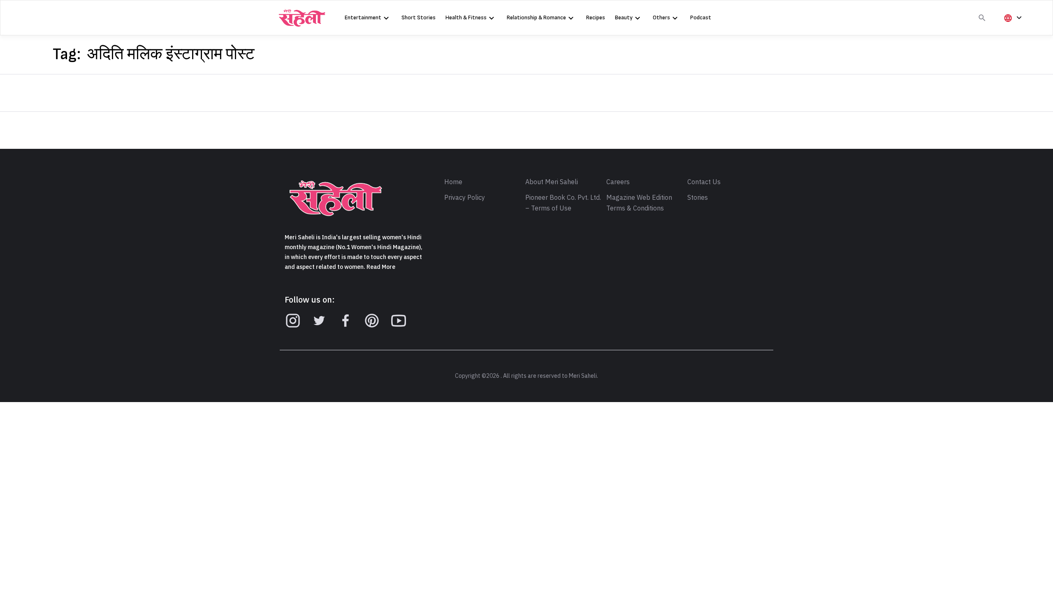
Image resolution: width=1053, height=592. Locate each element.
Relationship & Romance (536, 17)
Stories (697, 198)
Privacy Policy (464, 198)
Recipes (595, 17)
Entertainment (363, 17)
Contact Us (704, 182)
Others (661, 17)
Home (453, 182)
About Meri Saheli (551, 182)
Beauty (624, 17)
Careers (618, 182)
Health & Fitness (466, 17)
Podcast (700, 17)
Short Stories (418, 17)
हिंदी (1011, 31)
